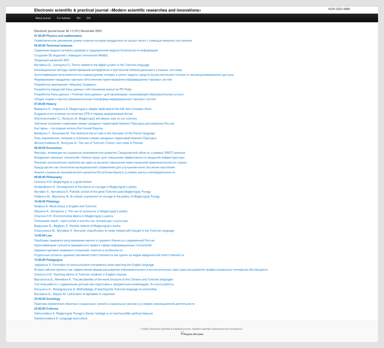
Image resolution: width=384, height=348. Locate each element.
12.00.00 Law (43, 235)
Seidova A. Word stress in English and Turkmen (65, 206)
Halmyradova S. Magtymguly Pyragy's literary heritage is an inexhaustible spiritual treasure (93, 313)
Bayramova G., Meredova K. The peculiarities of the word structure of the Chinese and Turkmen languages (103, 279)
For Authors (63, 18)
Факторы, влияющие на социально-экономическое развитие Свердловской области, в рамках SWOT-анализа (109, 152)
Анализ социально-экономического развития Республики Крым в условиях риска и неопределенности (104, 172)
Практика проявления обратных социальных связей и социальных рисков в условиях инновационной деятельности (114, 303)
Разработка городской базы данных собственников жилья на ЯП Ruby (83, 89)
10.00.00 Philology (46, 201)
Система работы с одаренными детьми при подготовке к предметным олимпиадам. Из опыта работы (104, 284)
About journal (43, 18)
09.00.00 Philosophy (48, 177)
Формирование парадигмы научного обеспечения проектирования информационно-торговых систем (103, 79)
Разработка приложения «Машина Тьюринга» (65, 84)
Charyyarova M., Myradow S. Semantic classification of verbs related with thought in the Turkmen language (104, 230)
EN (88, 18)
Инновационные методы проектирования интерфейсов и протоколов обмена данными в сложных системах (108, 70)
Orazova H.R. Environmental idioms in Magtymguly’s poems (73, 216)
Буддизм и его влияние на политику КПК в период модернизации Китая (83, 113)
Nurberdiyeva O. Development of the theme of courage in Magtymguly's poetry (85, 186)
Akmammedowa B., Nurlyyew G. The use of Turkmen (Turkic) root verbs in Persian (88, 143)
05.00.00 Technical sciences (53, 45)
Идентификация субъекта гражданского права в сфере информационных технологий (92, 245)
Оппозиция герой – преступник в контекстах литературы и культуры (81, 220)
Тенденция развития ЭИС (52, 60)
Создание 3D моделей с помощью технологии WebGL (71, 55)
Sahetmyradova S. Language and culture (60, 318)
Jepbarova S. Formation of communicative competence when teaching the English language (94, 264)
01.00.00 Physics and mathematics (58, 35)
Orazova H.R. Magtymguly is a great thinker (63, 181)
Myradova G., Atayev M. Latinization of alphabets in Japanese (74, 294)
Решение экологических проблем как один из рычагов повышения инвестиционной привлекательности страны (110, 162)
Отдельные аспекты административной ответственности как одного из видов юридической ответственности (109, 255)
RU (78, 18)
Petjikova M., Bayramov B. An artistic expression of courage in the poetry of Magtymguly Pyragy (97, 196)
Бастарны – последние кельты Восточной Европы (68, 128)
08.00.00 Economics (48, 148)
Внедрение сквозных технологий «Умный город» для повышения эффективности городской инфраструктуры (109, 157)
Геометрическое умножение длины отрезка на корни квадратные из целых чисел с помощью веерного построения (113, 40)
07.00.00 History (45, 104)
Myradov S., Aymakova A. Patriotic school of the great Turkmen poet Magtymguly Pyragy (92, 191)
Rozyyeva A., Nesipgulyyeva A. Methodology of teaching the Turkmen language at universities (95, 289)
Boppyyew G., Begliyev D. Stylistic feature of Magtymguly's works (77, 225)
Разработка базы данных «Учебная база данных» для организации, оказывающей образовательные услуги (108, 94)
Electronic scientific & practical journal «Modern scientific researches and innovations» (117, 10)
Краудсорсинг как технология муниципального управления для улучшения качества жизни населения (104, 167)
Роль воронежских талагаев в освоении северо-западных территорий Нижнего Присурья (95, 138)
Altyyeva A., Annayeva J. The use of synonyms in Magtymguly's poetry (81, 211)
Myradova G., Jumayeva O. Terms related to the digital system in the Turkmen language (91, 65)
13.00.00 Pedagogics (48, 259)
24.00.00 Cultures (46, 308)
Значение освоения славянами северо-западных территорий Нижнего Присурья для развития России (104, 123)
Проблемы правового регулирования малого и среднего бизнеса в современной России (94, 240)
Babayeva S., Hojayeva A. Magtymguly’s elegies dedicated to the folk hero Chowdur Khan (92, 109)
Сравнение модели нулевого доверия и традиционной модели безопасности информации (96, 50)
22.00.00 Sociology (47, 298)
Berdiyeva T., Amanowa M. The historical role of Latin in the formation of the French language (94, 133)
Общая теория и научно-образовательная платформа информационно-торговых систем (95, 99)
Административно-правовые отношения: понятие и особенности (78, 250)
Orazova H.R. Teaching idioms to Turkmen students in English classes (80, 274)
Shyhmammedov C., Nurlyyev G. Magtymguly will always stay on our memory (85, 118)
